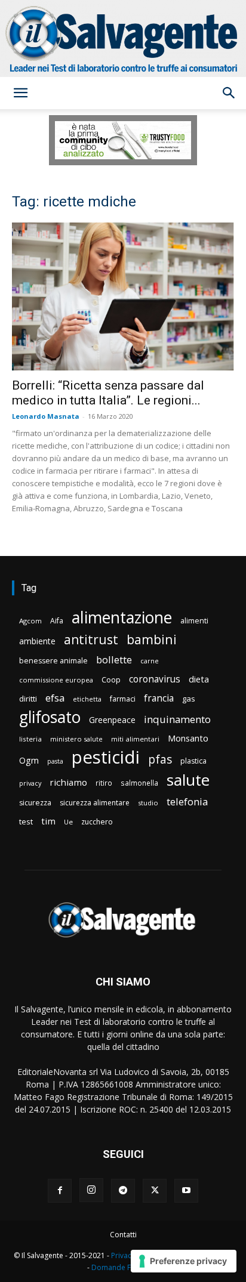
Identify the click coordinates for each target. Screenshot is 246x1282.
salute (188, 780)
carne (149, 660)
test (26, 821)
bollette (114, 659)
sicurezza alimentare (95, 803)
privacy (30, 783)
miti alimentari (135, 738)
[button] (20, 93)
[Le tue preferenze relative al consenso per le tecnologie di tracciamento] (183, 1261)
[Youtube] (186, 1191)
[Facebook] (60, 1191)
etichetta (87, 698)
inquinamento (177, 719)
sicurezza (35, 803)
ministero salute (76, 738)
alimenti (194, 621)
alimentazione (122, 617)
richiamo (68, 782)
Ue (68, 821)
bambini (152, 639)
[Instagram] (91, 1190)
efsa (54, 698)
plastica (193, 761)
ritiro (104, 782)
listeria (30, 738)
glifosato (50, 717)
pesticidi (106, 757)
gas (188, 698)
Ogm (29, 760)
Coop (111, 679)
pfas (160, 759)
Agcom (30, 620)
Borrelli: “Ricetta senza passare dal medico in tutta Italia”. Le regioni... (108, 392)
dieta (199, 679)
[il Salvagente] (123, 38)
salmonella (139, 782)
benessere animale (53, 661)
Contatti (123, 1235)
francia (159, 698)
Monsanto (188, 738)
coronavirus (154, 679)
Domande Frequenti (125, 1267)
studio (148, 802)
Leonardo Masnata (45, 416)
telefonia (187, 801)
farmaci (123, 699)
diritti (28, 698)
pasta (55, 761)
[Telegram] (123, 1191)
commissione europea (56, 679)
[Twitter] (155, 1191)
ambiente (37, 641)
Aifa (56, 621)
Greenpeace (112, 719)
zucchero (97, 822)
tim (48, 821)
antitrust (91, 639)
